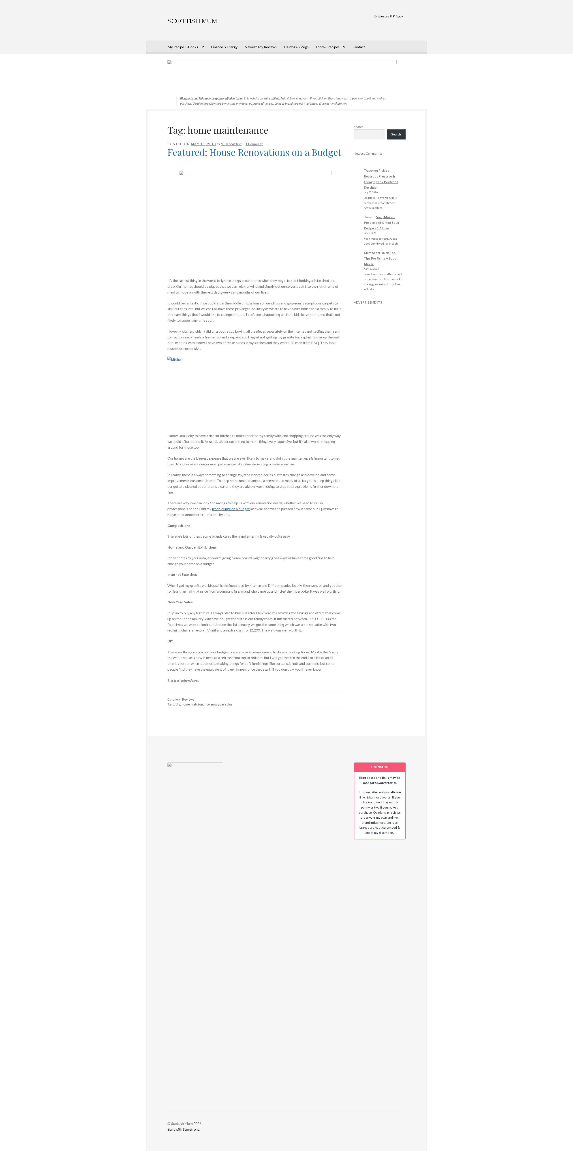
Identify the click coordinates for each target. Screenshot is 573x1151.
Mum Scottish (231, 144)
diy (178, 704)
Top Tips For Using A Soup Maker (380, 258)
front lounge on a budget (231, 509)
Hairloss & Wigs (296, 47)
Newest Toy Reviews (261, 47)
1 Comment (254, 144)
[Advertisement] (380, 372)
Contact (359, 47)
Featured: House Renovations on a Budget (254, 152)
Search (358, 127)
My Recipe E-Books (182, 47)
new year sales (222, 704)
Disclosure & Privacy (388, 16)
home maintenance (196, 704)
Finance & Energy (224, 47)
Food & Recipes (328, 47)
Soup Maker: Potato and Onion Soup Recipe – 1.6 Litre (381, 222)
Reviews (188, 699)
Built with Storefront (183, 1129)
